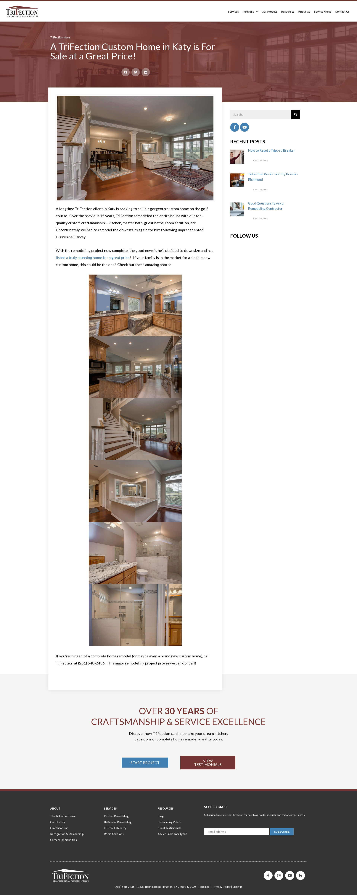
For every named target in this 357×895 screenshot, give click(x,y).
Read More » (260, 160)
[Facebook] (234, 127)
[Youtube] (244, 127)
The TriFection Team (62, 816)
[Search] (295, 114)
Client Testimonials (169, 828)
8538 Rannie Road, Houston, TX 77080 (162, 886)
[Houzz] (300, 875)
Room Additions (114, 834)
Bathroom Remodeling (118, 822)
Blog (161, 816)
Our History (57, 822)
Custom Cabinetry (115, 828)
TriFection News (60, 37)
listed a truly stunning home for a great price (93, 257)
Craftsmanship (59, 828)
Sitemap (205, 886)
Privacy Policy (222, 886)
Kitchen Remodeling (116, 816)
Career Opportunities (63, 840)
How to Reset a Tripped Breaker (271, 150)
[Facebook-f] (268, 875)
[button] (125, 72)
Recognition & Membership (67, 834)
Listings (237, 886)
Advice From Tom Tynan (172, 834)
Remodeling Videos (169, 822)
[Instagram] (278, 875)
